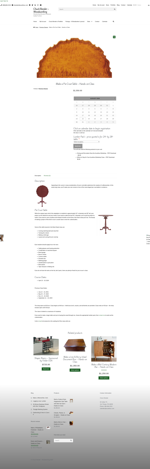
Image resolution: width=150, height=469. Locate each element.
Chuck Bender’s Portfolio (56, 21)
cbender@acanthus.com (21, 5)
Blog (118, 5)
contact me (102, 315)
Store (107, 5)
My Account (101, 5)
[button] (114, 37)
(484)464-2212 (6, 5)
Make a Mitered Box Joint (40, 398)
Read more (46, 369)
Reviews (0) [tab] (47, 175)
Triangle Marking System (40, 409)
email (40, 321)
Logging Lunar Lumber (39, 401)
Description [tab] (38, 175)
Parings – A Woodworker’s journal (75, 21)
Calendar (129, 5)
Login (1, 1)
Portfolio (113, 5)
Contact (123, 5)
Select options (75, 370)
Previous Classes (43, 27)
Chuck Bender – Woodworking (41, 10)
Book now (78, 146)
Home (94, 5)
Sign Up (5, 1)
